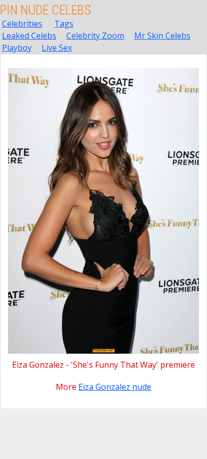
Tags (63, 23)
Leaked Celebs (29, 35)
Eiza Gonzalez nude (114, 386)
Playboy (17, 47)
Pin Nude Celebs (45, 10)
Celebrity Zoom (95, 35)
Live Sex (57, 47)
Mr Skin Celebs (162, 35)
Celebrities (22, 23)
